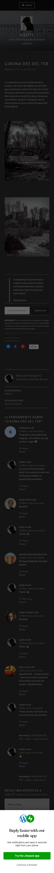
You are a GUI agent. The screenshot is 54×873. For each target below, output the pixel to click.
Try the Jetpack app (27, 855)
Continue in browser (27, 865)
